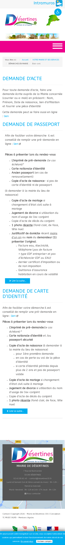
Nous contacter (33, 494)
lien (6, 116)
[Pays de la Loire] (36, 530)
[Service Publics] (53, 530)
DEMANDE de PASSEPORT (31, 124)
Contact (6, 514)
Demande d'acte (22, 78)
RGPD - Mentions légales (23, 517)
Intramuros (45, 3)
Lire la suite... (18, 280)
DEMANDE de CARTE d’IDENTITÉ (25, 293)
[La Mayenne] (24, 530)
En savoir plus (27, 541)
